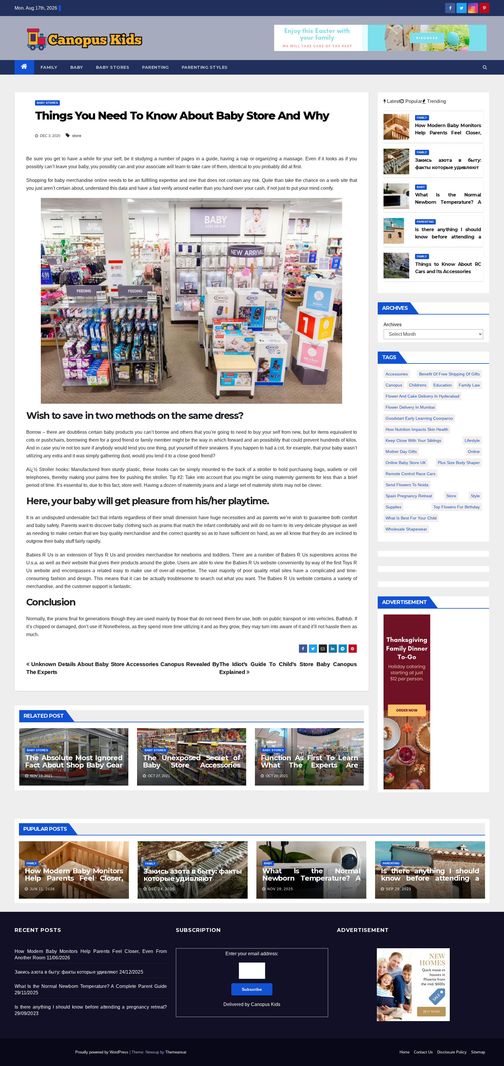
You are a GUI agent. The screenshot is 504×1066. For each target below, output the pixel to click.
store (76, 135)
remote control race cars (410, 473)
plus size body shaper (459, 462)
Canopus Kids (265, 1004)
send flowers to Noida (407, 484)
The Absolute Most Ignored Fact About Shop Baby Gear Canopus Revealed (74, 765)
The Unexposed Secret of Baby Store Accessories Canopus (191, 765)
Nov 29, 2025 (280, 889)
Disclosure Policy (452, 1052)
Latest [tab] (393, 101)
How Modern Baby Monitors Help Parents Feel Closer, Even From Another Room (74, 878)
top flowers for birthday (456, 507)
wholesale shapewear (406, 529)
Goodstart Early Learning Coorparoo (419, 418)
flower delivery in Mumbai (410, 407)
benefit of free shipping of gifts (449, 374)
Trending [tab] (436, 101)
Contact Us (423, 1052)
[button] (485, 67)
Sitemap (478, 1052)
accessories (397, 374)
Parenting (155, 67)
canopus (394, 385)
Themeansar (175, 1052)
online (474, 451)
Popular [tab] (413, 101)
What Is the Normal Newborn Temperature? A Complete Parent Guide (311, 878)
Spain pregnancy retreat (409, 496)
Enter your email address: (251, 979)
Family (49, 67)
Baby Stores (113, 67)
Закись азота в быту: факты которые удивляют (193, 875)
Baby (76, 67)
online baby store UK (406, 462)
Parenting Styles (205, 67)
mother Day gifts (401, 451)
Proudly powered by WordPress (102, 1052)
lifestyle (472, 440)
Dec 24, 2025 (161, 889)
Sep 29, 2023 (398, 889)
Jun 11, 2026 (42, 889)
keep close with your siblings (413, 440)
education (442, 385)
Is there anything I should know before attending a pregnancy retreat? (430, 878)
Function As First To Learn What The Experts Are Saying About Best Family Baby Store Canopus (309, 769)
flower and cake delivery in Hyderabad (422, 396)
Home (405, 1052)
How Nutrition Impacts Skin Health (417, 429)
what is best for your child (411, 518)
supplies (393, 507)
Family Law (469, 385)
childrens (417, 385)
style (475, 496)
